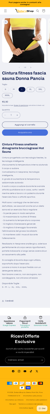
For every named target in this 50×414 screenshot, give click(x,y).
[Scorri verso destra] (31, 67)
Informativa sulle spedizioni (36, 400)
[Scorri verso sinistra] (19, 67)
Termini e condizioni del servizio (30, 404)
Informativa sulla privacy (32, 396)
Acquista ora (25, 132)
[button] (5, 11)
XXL (40, 89)
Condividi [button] (9, 301)
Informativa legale (26, 408)
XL (30, 89)
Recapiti (12, 404)
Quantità (6, 110)
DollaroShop (18, 392)
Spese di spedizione (21, 105)
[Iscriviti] (42, 360)
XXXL (7, 95)
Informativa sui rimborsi (14, 400)
